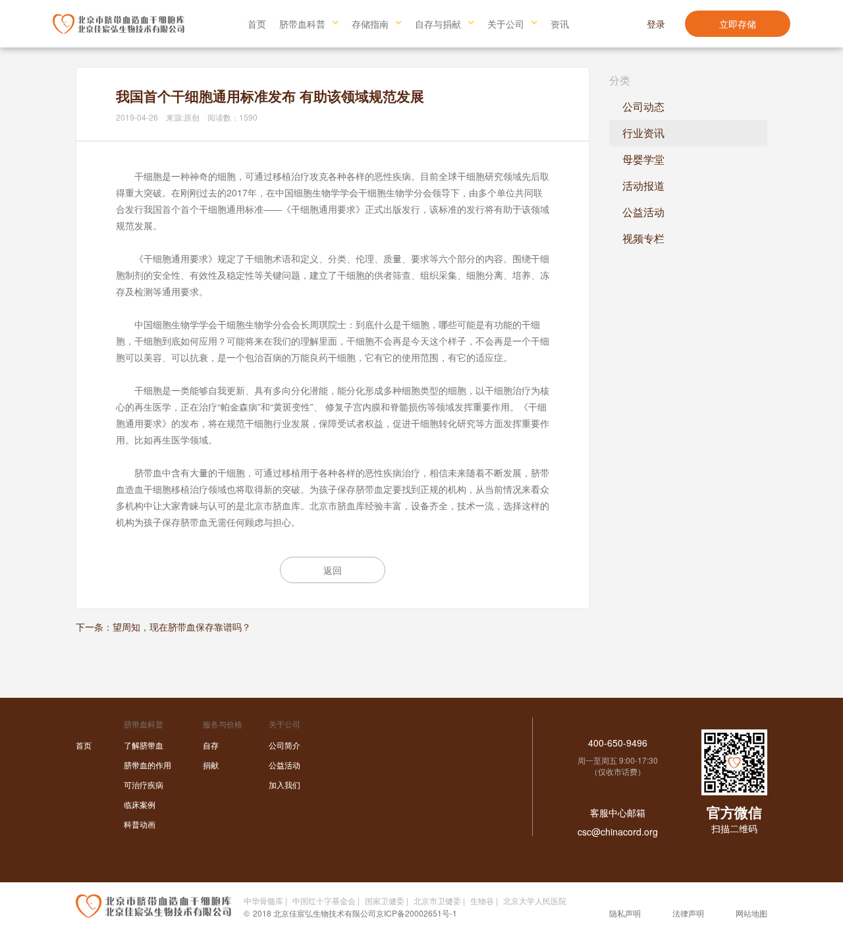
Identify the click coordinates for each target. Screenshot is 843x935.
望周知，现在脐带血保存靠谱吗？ (182, 626)
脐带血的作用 (147, 764)
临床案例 (139, 804)
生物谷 (482, 900)
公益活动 (643, 211)
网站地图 (751, 913)
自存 (211, 745)
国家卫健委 (384, 900)
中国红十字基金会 (324, 900)
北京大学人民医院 (534, 900)
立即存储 (737, 23)
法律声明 (688, 913)
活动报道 (643, 185)
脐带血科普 (302, 23)
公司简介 (284, 745)
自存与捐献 (438, 23)
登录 (656, 23)
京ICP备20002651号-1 (416, 913)
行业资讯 (643, 132)
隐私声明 (625, 913)
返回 (332, 570)
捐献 (211, 764)
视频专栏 (643, 238)
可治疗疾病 (143, 784)
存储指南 (370, 23)
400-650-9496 (617, 742)
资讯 (560, 23)
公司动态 (643, 106)
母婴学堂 (643, 159)
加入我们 (284, 784)
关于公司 (505, 23)
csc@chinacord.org (618, 831)
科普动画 (139, 824)
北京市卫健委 (437, 900)
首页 (257, 23)
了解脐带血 (143, 745)
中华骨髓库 (263, 900)
